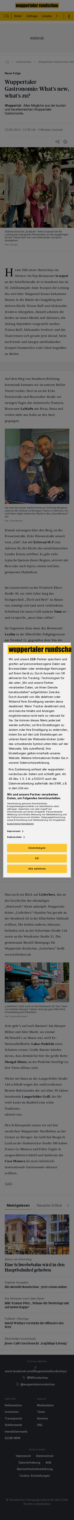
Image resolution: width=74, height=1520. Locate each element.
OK (37, 858)
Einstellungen (37, 847)
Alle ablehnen (37, 868)
